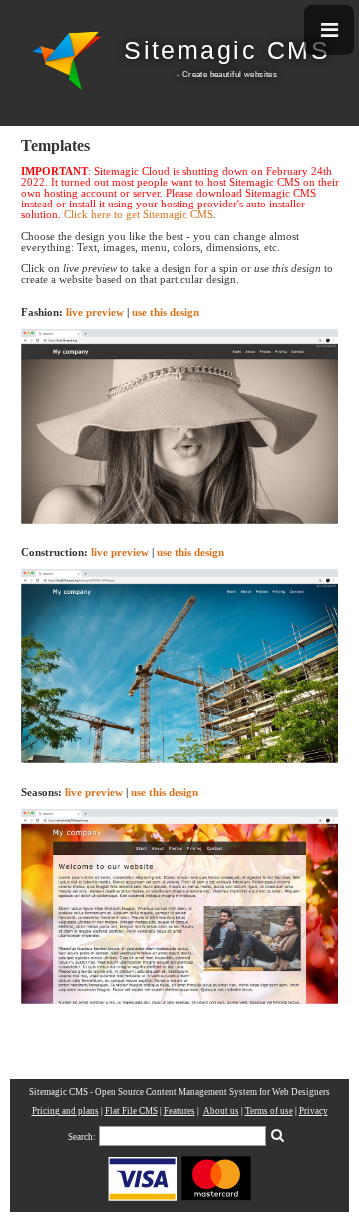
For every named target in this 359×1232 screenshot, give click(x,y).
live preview (95, 312)
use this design (165, 312)
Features (179, 1111)
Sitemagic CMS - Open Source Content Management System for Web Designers (179, 1092)
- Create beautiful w (213, 74)
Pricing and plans (65, 1111)
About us (221, 1111)
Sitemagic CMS (227, 50)
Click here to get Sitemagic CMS (138, 214)
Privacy (313, 1111)
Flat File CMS (131, 1111)
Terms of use (269, 1111)
